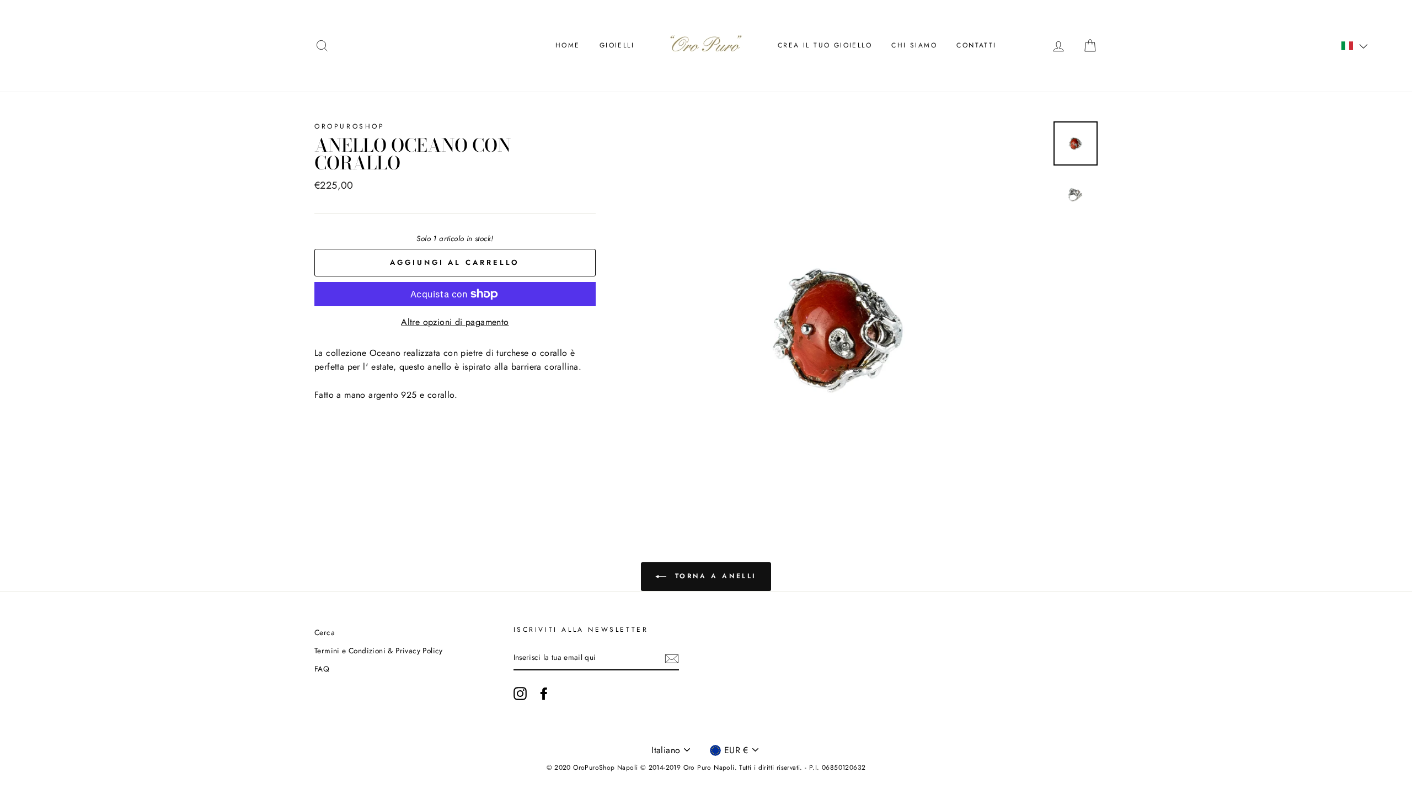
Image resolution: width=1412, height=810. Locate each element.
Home (567, 45)
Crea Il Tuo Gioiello (825, 45)
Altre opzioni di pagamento (455, 322)
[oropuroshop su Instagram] (520, 693)
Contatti (976, 45)
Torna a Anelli (714, 576)
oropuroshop (349, 126)
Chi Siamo (914, 45)
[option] (839, 328)
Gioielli (617, 45)
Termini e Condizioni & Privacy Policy (378, 650)
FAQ (321, 668)
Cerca (324, 632)
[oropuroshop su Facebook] (543, 693)
